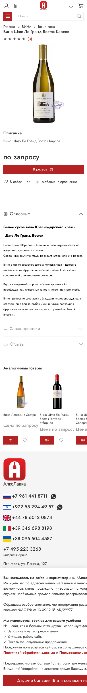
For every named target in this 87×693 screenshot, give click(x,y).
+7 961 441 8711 (30, 496)
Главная (9, 26)
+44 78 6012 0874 (31, 517)
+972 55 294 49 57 (33, 506)
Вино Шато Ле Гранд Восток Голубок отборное (54, 418)
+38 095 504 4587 (31, 538)
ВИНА (26, 26)
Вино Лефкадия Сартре (19, 414)
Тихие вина (46, 26)
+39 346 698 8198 (31, 528)
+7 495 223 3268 (22, 549)
